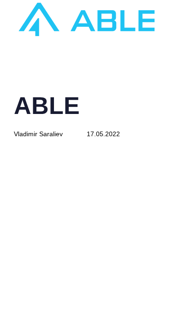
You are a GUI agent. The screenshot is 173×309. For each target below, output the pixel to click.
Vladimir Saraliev (38, 134)
